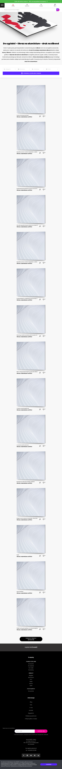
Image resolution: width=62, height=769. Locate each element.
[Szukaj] (57, 9)
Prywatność (40, 734)
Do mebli (31, 668)
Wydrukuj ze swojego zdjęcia (32, 73)
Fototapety (31, 689)
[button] (13, 5)
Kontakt (31, 710)
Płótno (31, 683)
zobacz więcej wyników (31, 639)
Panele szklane (31, 661)
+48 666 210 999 (32, 750)
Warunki (46, 734)
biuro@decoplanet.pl (31, 748)
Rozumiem (48, 764)
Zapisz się (41, 731)
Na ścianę (31, 670)
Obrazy (31, 673)
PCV (31, 679)
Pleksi (31, 681)
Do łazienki (31, 666)
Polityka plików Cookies (31, 718)
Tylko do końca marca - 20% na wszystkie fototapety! (30, 1)
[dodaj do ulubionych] (43, 116)
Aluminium (31, 677)
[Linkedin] (38, 755)
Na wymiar (31, 691)
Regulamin (31, 713)
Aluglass (31, 675)
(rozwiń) (34, 647)
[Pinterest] (35, 755)
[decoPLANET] (2, 5)
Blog (31, 702)
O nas (31, 707)
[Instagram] (27, 755)
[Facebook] (23, 755)
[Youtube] (31, 755)
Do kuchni (31, 664)
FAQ (31, 705)
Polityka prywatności (31, 716)
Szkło (31, 685)
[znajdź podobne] (40, 116)
